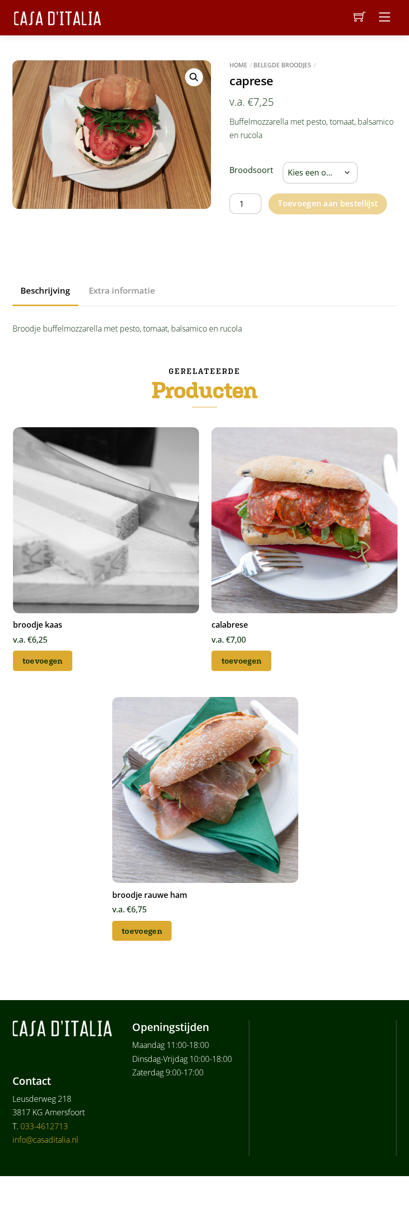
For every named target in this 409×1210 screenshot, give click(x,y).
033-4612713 (44, 1126)
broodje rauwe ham (149, 894)
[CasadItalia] (57, 16)
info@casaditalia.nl (45, 1139)
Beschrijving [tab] (45, 290)
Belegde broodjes (282, 65)
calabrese (229, 624)
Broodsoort (251, 170)
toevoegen (42, 660)
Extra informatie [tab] (122, 290)
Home (238, 65)
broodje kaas (37, 624)
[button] (194, 77)
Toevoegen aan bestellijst (328, 203)
